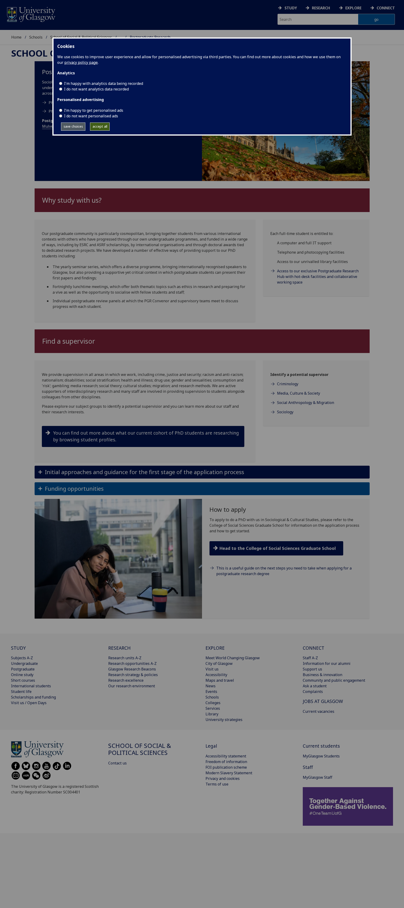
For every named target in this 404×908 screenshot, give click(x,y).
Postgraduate (23, 669)
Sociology (285, 411)
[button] (202, 472)
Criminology (287, 383)
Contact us (117, 763)
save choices (73, 126)
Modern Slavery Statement (229, 772)
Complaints (313, 691)
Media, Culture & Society (298, 393)
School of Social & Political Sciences (139, 749)
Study (291, 8)
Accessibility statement (226, 756)
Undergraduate (24, 663)
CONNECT (313, 648)
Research (321, 8)
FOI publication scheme (226, 767)
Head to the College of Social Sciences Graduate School (277, 548)
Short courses (23, 680)
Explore (353, 8)
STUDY (18, 648)
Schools (36, 37)
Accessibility (216, 674)
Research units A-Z (124, 657)
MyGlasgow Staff (317, 777)
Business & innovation (322, 674)
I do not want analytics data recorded (96, 89)
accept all (100, 126)
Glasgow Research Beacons (132, 669)
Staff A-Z (310, 657)
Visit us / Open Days (29, 702)
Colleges (213, 702)
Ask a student (315, 685)
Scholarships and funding (33, 697)
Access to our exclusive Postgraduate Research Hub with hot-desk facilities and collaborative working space (318, 276)
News (211, 685)
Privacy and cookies (223, 778)
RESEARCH (119, 648)
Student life (21, 691)
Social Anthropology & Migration (305, 402)
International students (31, 685)
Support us (312, 669)
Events (211, 691)
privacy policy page (81, 62)
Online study (22, 674)
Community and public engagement (334, 680)
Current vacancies (318, 711)
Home (16, 37)
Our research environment (131, 685)
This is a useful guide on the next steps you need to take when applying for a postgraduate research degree (284, 571)
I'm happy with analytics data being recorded (103, 83)
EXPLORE (215, 648)
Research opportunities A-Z (132, 663)
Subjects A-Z (22, 657)
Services (213, 708)
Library (212, 714)
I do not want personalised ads (91, 116)
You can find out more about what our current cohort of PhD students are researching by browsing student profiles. (146, 436)
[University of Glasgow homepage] (30, 14)
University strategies (224, 719)
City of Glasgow (219, 663)
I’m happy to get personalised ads (93, 110)
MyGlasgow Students (321, 756)
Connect (386, 8)
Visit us (212, 669)
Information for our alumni (326, 663)
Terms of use (217, 784)
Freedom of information (226, 761)
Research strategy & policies (133, 674)
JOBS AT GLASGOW (323, 701)
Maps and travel (220, 680)
